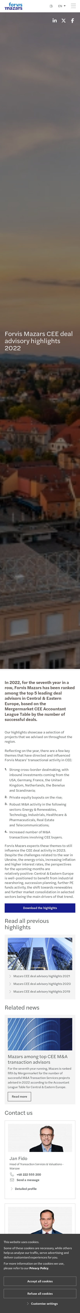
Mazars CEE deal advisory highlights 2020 (42, 983)
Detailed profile (26, 1188)
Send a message (27, 1180)
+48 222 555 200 (28, 1174)
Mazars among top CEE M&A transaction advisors (38, 1059)
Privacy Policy (38, 1268)
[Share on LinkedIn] (54, 20)
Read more (19, 1096)
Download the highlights (40, 908)
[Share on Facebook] (72, 20)
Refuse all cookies (40, 1293)
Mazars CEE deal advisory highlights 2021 (41, 976)
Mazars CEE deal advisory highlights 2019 (41, 991)
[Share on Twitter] (63, 20)
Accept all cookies (40, 1281)
